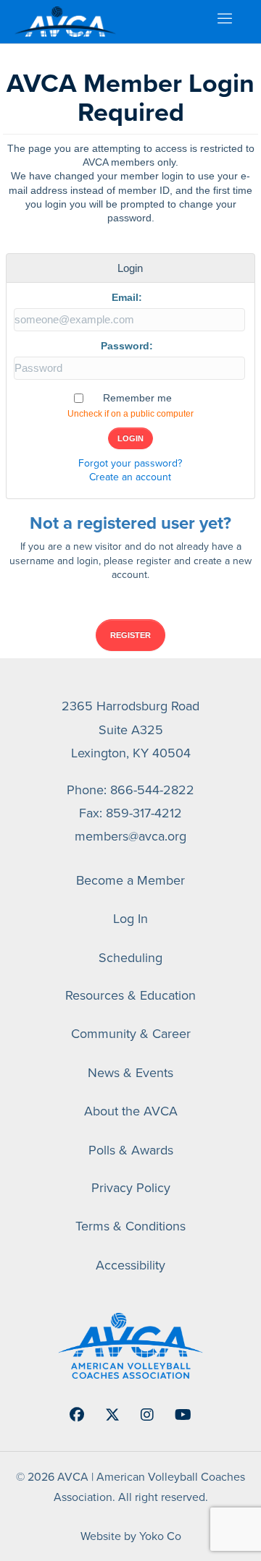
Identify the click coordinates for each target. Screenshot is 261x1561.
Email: (127, 297)
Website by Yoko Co (130, 1536)
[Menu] (224, 22)
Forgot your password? (130, 463)
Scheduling (130, 957)
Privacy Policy (130, 1187)
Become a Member (130, 880)
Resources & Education (130, 995)
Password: (127, 346)
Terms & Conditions (130, 1226)
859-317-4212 (144, 813)
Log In (130, 918)
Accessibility (130, 1265)
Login (130, 438)
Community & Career (131, 1033)
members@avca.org (130, 836)
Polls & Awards (130, 1150)
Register (130, 635)
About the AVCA (131, 1111)
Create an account (130, 476)
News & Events (130, 1072)
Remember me (137, 398)
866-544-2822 (152, 789)
